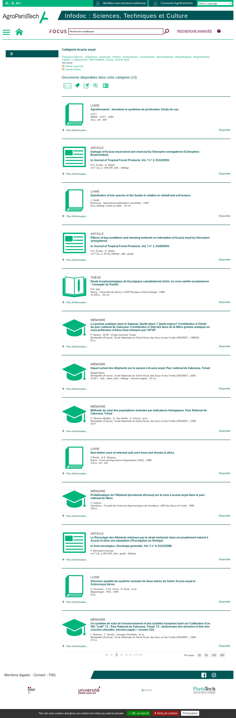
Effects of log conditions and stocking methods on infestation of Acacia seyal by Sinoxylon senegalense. (150, 239)
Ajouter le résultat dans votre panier (77, 86)
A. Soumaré (97, 589)
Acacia (110, 59)
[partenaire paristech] (204, 690)
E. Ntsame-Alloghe (101, 418)
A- (7, 3)
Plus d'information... (77, 130)
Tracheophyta (146, 56)
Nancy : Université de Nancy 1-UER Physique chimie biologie (124, 292)
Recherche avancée (194, 31)
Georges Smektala (127, 634)
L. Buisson (97, 634)
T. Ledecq (96, 502)
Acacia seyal (122, 59)
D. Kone (125, 589)
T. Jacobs (109, 634)
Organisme (91, 56)
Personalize (190, 713)
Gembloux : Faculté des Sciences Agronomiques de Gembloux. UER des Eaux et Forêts (139, 505)
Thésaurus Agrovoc (72, 56)
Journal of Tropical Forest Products (117, 160)
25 (199, 655)
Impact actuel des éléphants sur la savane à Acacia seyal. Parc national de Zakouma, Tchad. (150, 368)
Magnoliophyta (183, 56)
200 (222, 655)
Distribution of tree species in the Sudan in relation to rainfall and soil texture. (141, 195)
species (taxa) (73, 69)
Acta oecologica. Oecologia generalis (118, 545)
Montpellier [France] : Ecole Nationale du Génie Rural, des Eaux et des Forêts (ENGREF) (140, 337)
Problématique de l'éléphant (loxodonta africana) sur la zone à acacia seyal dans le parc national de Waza (148, 497)
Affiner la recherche (96, 86)
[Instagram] (213, 675)
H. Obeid (110, 165)
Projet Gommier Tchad (123, 334)
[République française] (31, 690)
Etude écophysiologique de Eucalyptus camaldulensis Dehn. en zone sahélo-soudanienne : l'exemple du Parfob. (150, 283)
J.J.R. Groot (112, 589)
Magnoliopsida (201, 56)
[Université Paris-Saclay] (89, 690)
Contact (39, 675)
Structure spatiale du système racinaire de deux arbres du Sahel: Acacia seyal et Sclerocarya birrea (143, 583)
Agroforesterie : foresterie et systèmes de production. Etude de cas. (135, 109)
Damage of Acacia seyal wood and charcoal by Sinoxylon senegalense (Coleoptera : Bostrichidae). (146, 153)
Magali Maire (98, 372)
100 (214, 655)
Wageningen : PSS (101, 591)
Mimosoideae (97, 59)
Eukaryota (104, 56)
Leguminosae (80, 59)
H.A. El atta (97, 165)
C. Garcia (135, 418)
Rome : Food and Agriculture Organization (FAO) (118, 460)
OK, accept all (140, 713)
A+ (18, 3)
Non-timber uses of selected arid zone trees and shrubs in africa (132, 452)
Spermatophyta (165, 56)
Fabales (66, 59)
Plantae (116, 56)
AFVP (106, 334)
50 (206, 655)
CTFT (94, 114)
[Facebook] (203, 675)
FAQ (52, 675)
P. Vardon (96, 334)
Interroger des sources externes (105, 86)
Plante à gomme (74, 66)
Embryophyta (130, 56)
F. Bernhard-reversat (102, 550)
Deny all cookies (166, 713)
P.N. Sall (95, 289)
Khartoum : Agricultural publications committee (116, 203)
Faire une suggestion (86, 86)
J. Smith (95, 200)
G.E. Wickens (108, 457)
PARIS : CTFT (99, 117)
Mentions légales (17, 675)
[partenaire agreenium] (147, 690)
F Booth (95, 457)
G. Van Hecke (121, 418)
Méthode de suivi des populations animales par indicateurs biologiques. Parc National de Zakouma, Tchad (149, 412)
